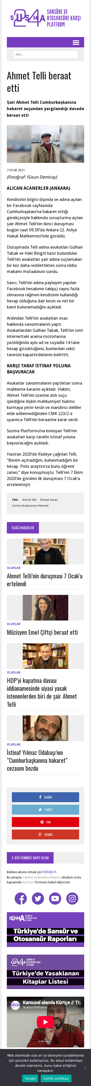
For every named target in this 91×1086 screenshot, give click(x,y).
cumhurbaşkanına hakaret (30, 505)
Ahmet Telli (29, 500)
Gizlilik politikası (56, 1078)
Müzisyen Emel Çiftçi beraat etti (42, 631)
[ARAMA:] (45, 54)
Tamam (30, 1078)
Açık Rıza (27, 882)
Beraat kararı (49, 500)
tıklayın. (49, 871)
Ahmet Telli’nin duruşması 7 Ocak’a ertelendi (44, 579)
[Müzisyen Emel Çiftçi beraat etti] (45, 617)
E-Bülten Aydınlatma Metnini (41, 877)
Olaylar (13, 568)
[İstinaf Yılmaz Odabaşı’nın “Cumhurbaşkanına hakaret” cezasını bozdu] (45, 737)
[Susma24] (45, 18)
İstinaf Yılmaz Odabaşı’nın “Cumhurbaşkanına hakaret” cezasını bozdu (37, 760)
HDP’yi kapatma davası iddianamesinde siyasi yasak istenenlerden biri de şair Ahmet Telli (42, 692)
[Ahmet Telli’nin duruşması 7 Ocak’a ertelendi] (45, 561)
